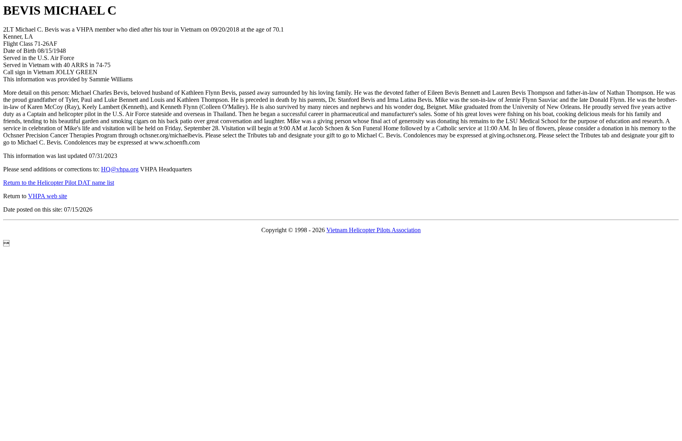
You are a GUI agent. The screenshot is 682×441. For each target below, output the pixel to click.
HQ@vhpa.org (120, 169)
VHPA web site (47, 196)
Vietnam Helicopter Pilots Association (373, 230)
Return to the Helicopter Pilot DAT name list (58, 182)
